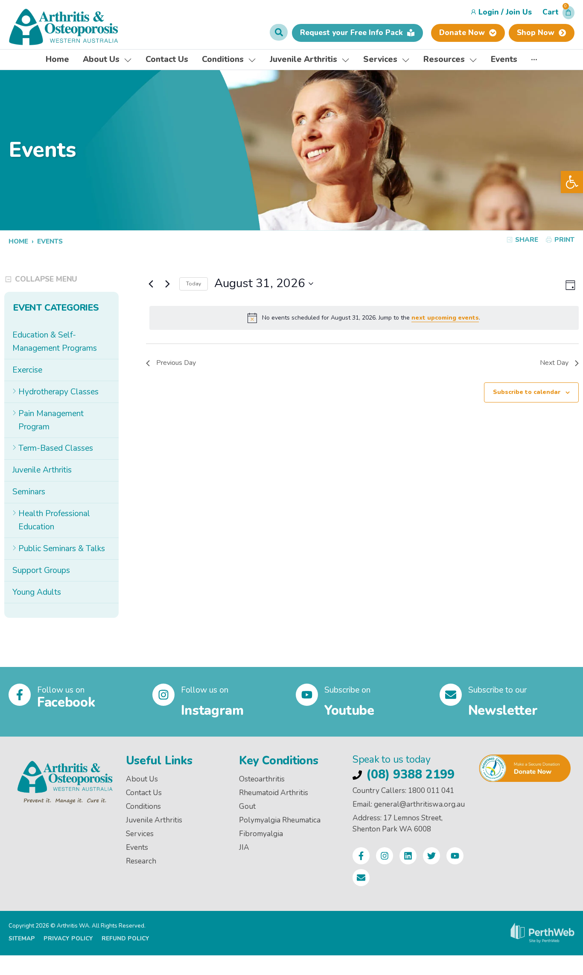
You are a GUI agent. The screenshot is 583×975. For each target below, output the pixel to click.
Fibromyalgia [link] (261, 834)
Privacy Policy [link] (68, 938)
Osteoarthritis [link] (262, 779)
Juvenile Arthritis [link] (42, 470)
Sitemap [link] (22, 938)
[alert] (364, 318)
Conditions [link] (143, 806)
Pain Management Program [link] (51, 420)
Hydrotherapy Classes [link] (58, 391)
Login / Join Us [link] (505, 12)
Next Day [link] (554, 362)
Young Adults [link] (36, 592)
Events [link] (137, 847)
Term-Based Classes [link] (55, 448)
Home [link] (18, 241)
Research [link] (141, 861)
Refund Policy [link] (125, 938)
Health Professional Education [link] (54, 520)
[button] (558, 14)
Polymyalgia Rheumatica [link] (280, 820)
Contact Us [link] (144, 793)
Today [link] (193, 283)
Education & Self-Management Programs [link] (54, 341)
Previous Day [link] (176, 362)
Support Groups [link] (41, 570)
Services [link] (140, 834)
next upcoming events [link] (445, 318)
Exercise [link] (27, 370)
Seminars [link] (28, 491)
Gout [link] (247, 806)
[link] (572, 182)
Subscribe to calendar (526, 392)
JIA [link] (244, 847)
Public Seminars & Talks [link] (61, 548)
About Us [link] (142, 779)
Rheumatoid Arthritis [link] (273, 793)
